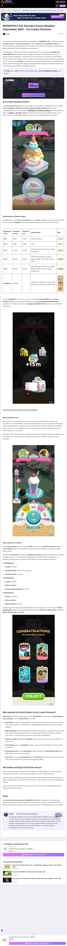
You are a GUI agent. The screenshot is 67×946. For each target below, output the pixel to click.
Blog (9, 10)
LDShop (3, 10)
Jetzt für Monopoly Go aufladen (33, 95)
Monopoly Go (16, 10)
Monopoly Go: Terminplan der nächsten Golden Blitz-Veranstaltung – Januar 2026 (36, 878)
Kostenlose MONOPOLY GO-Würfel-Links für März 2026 (28, 872)
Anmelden (63, 5)
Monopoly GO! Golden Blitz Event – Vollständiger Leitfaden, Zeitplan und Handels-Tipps (37, 866)
